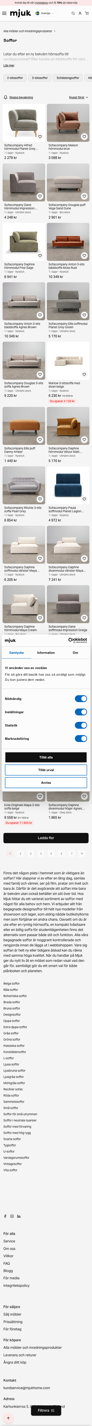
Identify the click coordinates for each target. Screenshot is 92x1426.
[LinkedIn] (19, 1216)
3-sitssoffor (40, 78)
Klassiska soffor (14, 1046)
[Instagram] (12, 1216)
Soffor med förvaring (17, 1126)
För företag (12, 1329)
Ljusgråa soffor (13, 1077)
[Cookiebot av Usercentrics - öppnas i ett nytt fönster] (68, 640)
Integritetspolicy (16, 1286)
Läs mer (8, 65)
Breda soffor (11, 1002)
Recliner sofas (13, 1089)
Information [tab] (46, 652)
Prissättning (12, 1322)
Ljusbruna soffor (14, 1071)
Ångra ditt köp (14, 1362)
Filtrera (43, 1410)
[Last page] (82, 853)
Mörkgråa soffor (14, 1083)
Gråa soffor (11, 1033)
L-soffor (8, 1058)
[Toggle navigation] (4, 13)
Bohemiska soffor (15, 996)
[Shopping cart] (86, 13)
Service (9, 1241)
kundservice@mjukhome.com (26, 1388)
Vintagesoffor (12, 1164)
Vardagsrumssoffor (16, 1158)
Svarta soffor (12, 1139)
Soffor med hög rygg (17, 1133)
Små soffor (10, 1108)
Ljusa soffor (11, 1064)
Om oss (9, 1249)
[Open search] (73, 13)
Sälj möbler (12, 1314)
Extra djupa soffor (15, 1027)
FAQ (6, 1264)
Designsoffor (12, 1015)
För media (11, 1278)
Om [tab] (75, 652)
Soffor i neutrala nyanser (20, 1120)
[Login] (80, 13)
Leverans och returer (19, 1355)
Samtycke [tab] (16, 652)
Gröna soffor (11, 1039)
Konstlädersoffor (14, 1052)
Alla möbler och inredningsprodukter (27, 31)
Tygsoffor (9, 1145)
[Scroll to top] (8, 1418)
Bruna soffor (11, 1008)
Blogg (8, 1271)
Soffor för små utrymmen (20, 1114)
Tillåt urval (46, 769)
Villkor (8, 1256)
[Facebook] (5, 1216)
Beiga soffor (11, 983)
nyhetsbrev (41, 2)
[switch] (81, 711)
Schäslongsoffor (68, 78)
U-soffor (9, 1151)
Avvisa (46, 782)
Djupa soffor (11, 1021)
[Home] (20, 13)
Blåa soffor (10, 990)
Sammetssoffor (13, 1102)
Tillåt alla (46, 757)
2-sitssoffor (15, 78)
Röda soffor (11, 1095)
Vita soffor (10, 1170)
